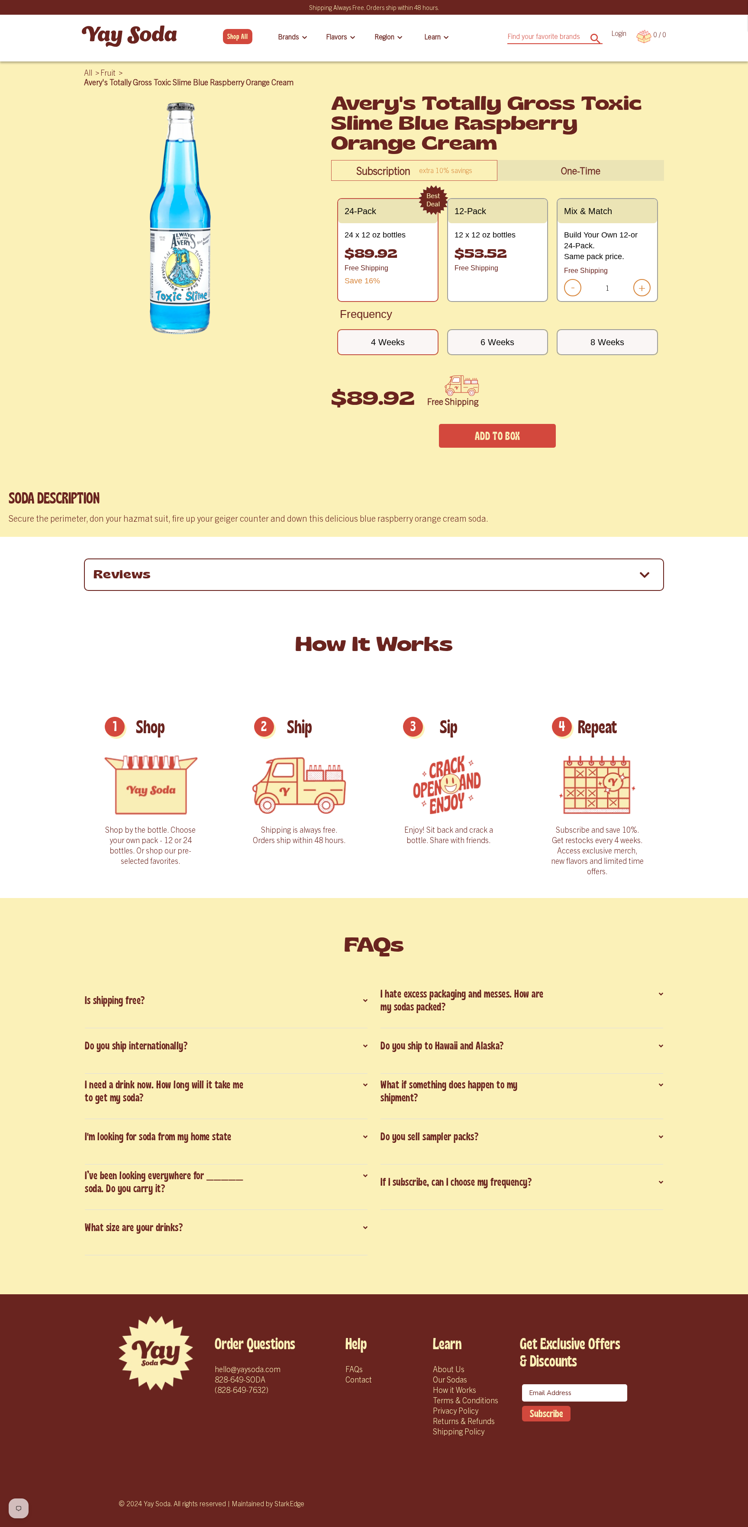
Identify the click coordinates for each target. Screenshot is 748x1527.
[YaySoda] (129, 36)
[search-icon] (595, 36)
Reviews (122, 575)
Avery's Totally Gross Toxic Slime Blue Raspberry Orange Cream (188, 82)
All (88, 72)
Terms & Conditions (465, 1400)
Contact (358, 1379)
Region (384, 36)
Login (618, 33)
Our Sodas (450, 1379)
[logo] (156, 1353)
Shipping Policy (458, 1431)
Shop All (237, 36)
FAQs (354, 1369)
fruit (108, 72)
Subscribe (546, 1414)
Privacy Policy (455, 1410)
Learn (432, 36)
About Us (448, 1369)
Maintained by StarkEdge (268, 1503)
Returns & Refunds (464, 1421)
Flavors (336, 36)
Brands (288, 36)
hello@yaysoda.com (247, 1369)
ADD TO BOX (497, 436)
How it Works (454, 1390)
